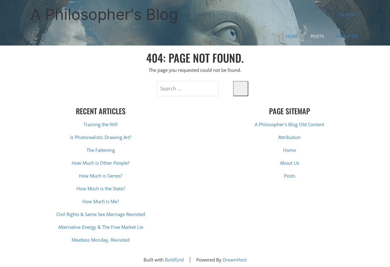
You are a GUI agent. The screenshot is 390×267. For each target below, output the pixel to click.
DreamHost (235, 260)
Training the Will (100, 124)
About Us (289, 163)
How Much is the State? (100, 188)
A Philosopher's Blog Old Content (289, 124)
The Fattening (101, 150)
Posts (317, 36)
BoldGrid (174, 260)
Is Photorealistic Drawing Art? (100, 137)
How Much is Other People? (100, 163)
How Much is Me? (100, 201)
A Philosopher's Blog (104, 14)
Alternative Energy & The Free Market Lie (100, 227)
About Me (347, 36)
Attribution (289, 137)
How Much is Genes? (100, 176)
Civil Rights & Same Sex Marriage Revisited (100, 214)
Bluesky (349, 14)
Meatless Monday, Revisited (100, 240)
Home (292, 36)
